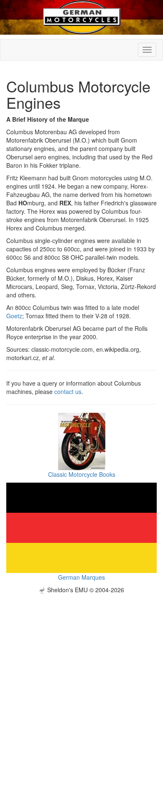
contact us (68, 391)
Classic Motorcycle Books (81, 474)
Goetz (14, 316)
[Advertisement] (81, 675)
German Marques (81, 577)
